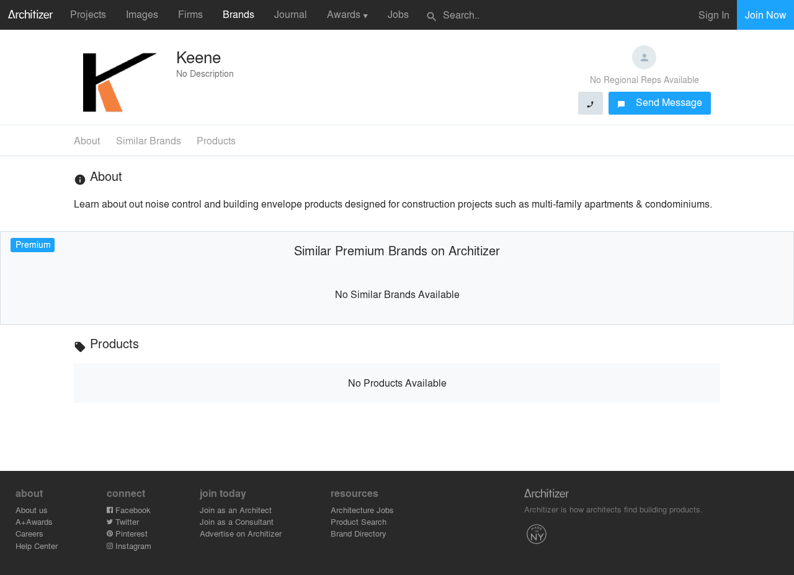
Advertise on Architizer (241, 533)
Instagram (132, 545)
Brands (238, 14)
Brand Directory (358, 533)
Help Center (37, 545)
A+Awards (34, 521)
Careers (29, 533)
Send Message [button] (659, 102)
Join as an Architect (236, 510)
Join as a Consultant (237, 521)
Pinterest (130, 533)
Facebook (132, 510)
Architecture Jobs (362, 510)
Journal (290, 14)
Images (142, 14)
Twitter (126, 521)
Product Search (358, 521)
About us (32, 510)
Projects (88, 14)
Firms (190, 14)
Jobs (398, 14)
